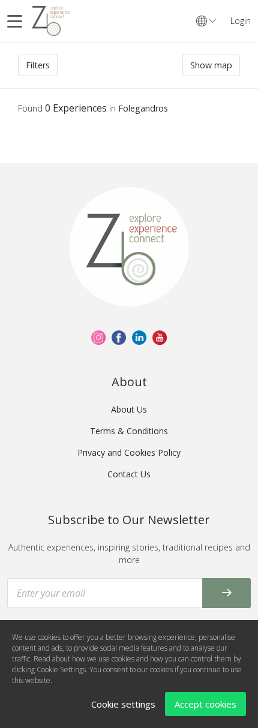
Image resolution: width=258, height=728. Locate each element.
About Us (129, 409)
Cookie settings (123, 704)
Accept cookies (205, 704)
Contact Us (129, 474)
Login (240, 20)
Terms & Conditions (129, 431)
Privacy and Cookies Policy (129, 452)
